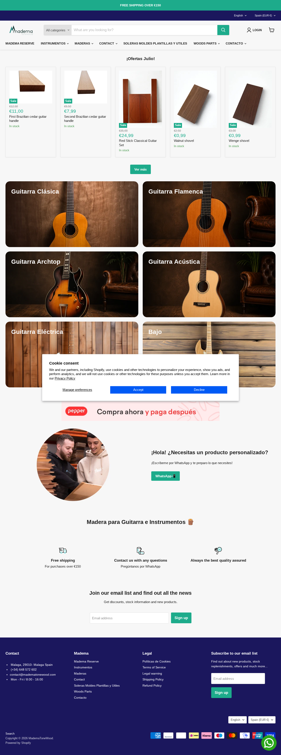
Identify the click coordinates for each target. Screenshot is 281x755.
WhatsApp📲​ (165, 476)
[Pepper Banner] (140, 411)
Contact (107, 43)
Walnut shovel (184, 140)
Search (9, 733)
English (238, 15)
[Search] (223, 30)
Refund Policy (152, 685)
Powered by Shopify (18, 742)
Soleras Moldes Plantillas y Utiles (155, 43)
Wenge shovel (239, 140)
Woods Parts (205, 43)
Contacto (235, 43)
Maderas (83, 43)
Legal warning (152, 673)
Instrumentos (53, 43)
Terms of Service (154, 667)
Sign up (181, 618)
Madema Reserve (19, 43)
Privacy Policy (65, 378)
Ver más (140, 169)
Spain (263, 15)
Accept (138, 390)
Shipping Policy (153, 679)
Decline (199, 390)
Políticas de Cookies (156, 661)
